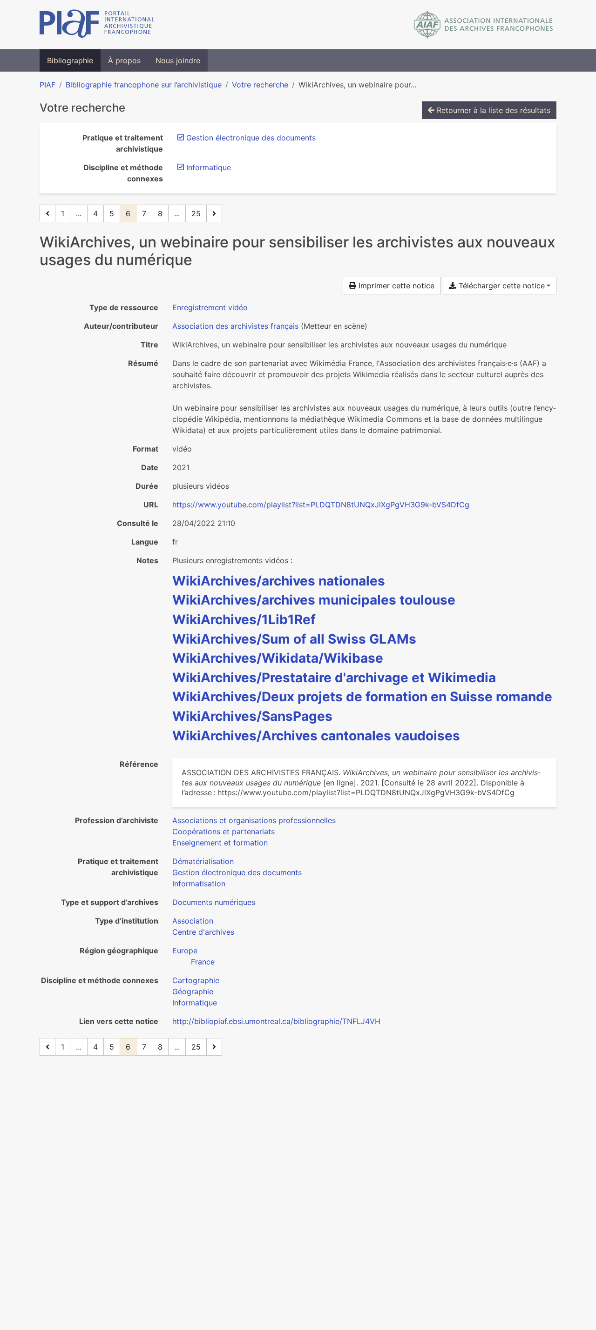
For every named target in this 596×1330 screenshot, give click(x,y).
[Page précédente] (47, 213)
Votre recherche (260, 84)
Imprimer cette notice (395, 285)
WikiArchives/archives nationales (278, 581)
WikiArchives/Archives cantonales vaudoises (316, 736)
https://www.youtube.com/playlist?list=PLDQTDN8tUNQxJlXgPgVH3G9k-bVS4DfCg (320, 504)
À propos (124, 60)
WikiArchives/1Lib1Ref (244, 619)
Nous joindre (178, 60)
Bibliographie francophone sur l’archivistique (144, 84)
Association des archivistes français (235, 326)
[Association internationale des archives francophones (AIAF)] (483, 24)
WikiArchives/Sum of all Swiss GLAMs (294, 639)
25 (196, 213)
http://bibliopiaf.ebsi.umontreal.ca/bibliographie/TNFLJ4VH (276, 1021)
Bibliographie (70, 60)
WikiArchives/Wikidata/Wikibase (277, 658)
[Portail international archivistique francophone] (97, 24)
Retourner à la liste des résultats (492, 110)
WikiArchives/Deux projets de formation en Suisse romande (362, 697)
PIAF (47, 84)
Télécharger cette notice (500, 285)
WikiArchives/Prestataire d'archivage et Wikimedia (334, 677)
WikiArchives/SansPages (252, 716)
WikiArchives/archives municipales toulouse (313, 600)
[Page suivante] (214, 213)
